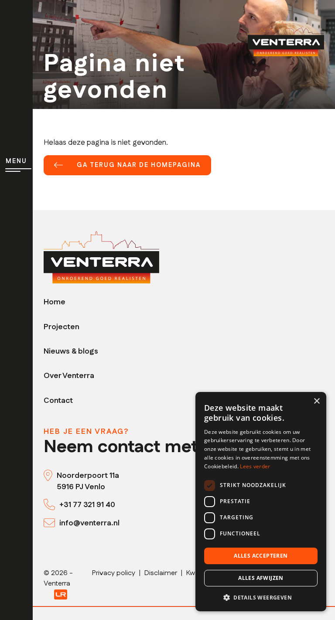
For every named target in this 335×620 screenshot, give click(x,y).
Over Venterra (69, 375)
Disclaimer (160, 573)
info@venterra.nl (89, 523)
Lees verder (255, 466)
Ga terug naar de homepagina (139, 165)
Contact (58, 400)
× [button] (316, 401)
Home (54, 301)
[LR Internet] (60, 594)
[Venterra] (101, 257)
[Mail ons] (51, 523)
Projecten (61, 326)
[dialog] (260, 501)
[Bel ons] (51, 505)
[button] (261, 597)
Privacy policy (113, 573)
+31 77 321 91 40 (87, 504)
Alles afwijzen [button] (261, 578)
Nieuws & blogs (71, 351)
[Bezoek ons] (50, 475)
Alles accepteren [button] (260, 555)
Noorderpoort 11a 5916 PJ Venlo (88, 481)
